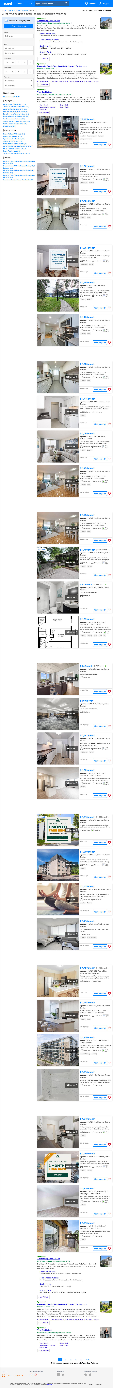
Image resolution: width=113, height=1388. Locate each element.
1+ (13, 62)
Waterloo (25, 10)
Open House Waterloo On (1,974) (13, 139)
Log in (106, 3)
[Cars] (35, 1375)
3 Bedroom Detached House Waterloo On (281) (18, 180)
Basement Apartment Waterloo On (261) (16, 116)
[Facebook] (58, 1375)
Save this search (19, 26)
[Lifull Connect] (12, 1376)
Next (87, 1359)
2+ (19, 62)
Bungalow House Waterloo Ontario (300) (16, 114)
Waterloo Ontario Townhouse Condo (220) (16, 121)
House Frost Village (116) (11, 96)
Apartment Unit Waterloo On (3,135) (14, 104)
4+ (30, 62)
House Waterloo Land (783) (12, 151)
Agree (91, 1384)
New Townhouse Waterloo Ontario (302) (15, 111)
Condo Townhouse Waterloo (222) (14, 119)
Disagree (99, 1384)
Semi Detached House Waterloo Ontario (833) (17, 146)
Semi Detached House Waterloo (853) (15, 144)
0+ (7, 62)
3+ (24, 62)
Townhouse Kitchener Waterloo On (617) (16, 107)
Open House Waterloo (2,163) (12, 136)
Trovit (4, 10)
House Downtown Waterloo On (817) (14, 148)
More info (49, 1384)
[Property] (31, 1375)
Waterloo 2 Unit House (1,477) (12, 141)
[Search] (66, 3)
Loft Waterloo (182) (9, 126)
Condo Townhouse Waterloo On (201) (15, 124)
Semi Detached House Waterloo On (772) (16, 153)
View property (100, 144)
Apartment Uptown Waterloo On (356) (15, 109)
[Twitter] (62, 1375)
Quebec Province (14, 10)
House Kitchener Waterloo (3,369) (14, 134)
